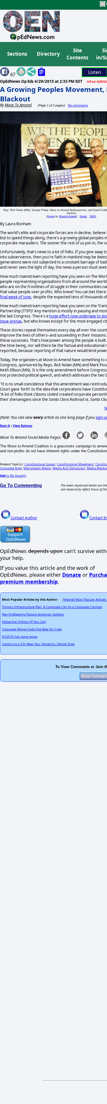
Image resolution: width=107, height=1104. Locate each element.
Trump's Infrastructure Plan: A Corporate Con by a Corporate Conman (52, 607)
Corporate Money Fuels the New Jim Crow (32, 629)
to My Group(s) (13, 476)
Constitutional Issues (40, 464)
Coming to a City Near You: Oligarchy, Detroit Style (38, 644)
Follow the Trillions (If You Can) (24, 622)
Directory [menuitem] (48, 54)
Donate (71, 574)
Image (50, 216)
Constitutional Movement (75, 464)
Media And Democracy (69, 468)
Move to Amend (67, 216)
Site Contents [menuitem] (77, 54)
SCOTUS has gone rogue (19, 637)
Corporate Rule (11, 468)
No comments (78, 105)
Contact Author (24, 517)
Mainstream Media (37, 468)
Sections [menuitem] (17, 54)
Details (83, 216)
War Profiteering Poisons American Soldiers (33, 614)
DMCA (93, 216)
